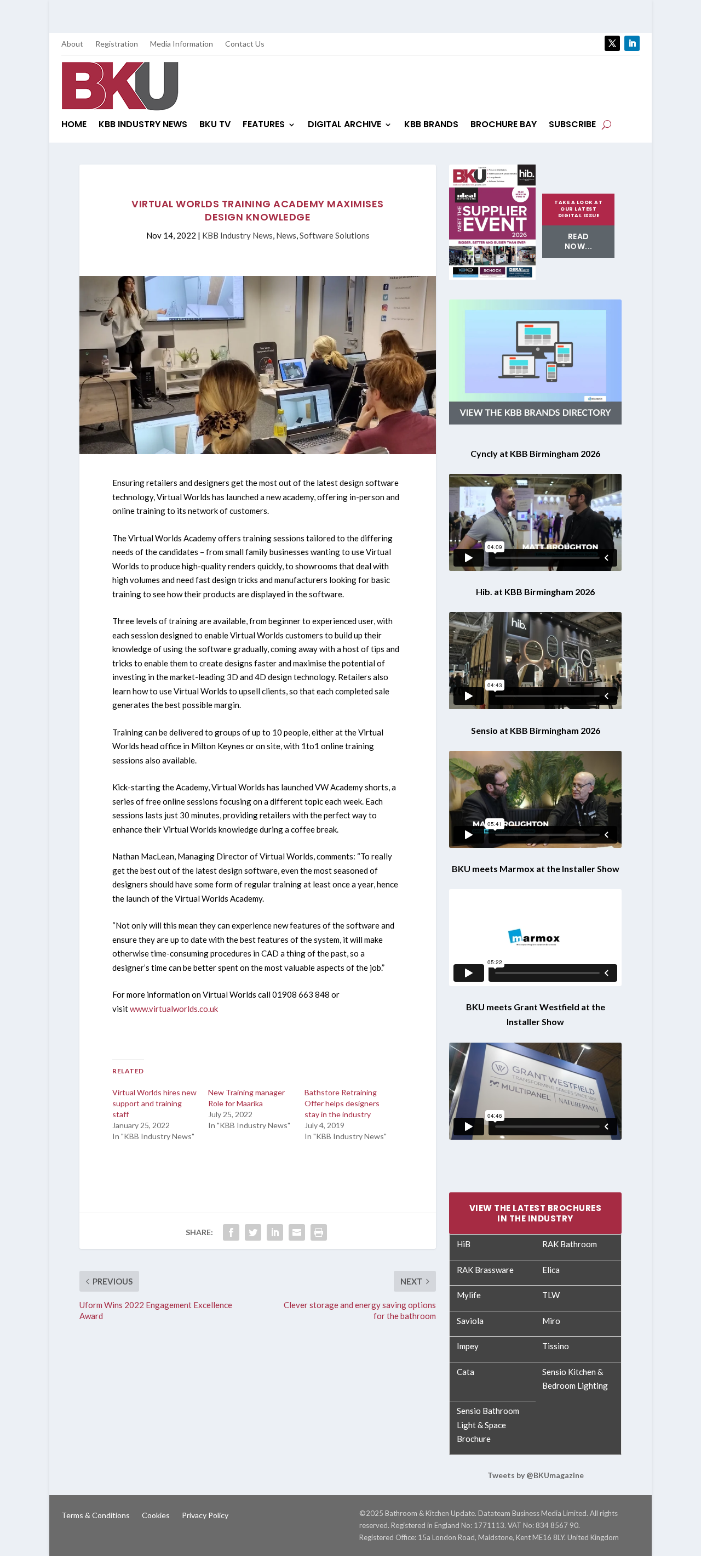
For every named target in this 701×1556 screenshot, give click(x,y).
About (72, 44)
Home (74, 126)
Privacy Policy (205, 1516)
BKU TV (215, 126)
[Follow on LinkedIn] (632, 43)
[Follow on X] (612, 43)
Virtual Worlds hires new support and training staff (154, 1103)
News (286, 235)
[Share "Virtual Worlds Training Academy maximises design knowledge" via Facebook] (231, 1232)
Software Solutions (335, 235)
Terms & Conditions (95, 1516)
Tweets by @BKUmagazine (535, 1475)
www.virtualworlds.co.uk (174, 1009)
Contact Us (245, 44)
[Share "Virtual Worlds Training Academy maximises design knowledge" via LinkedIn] (275, 1232)
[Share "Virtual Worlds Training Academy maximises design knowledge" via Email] (297, 1232)
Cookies (156, 1516)
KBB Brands (431, 126)
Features (264, 126)
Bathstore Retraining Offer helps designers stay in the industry (342, 1103)
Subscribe (572, 126)
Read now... (579, 241)
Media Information (181, 44)
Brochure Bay (503, 126)
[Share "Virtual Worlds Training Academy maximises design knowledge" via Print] (319, 1232)
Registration (116, 44)
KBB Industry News (143, 126)
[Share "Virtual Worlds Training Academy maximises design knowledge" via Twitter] (253, 1232)
